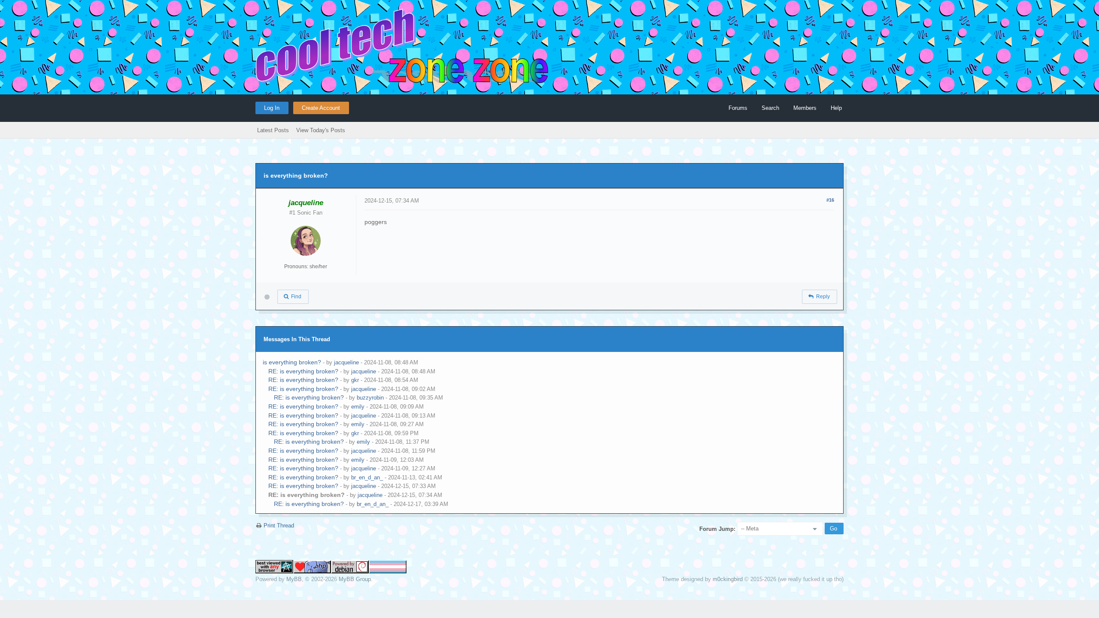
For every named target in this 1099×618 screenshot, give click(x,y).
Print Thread (279, 525)
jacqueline (346, 362)
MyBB (294, 579)
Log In (271, 108)
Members (805, 108)
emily (357, 406)
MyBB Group (355, 579)
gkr (355, 380)
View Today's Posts (320, 130)
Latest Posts (273, 130)
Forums (738, 108)
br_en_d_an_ (367, 477)
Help (836, 108)
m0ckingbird (728, 579)
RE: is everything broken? (303, 371)
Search (770, 108)
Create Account (321, 108)
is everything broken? (292, 362)
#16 (830, 200)
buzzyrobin (370, 397)
